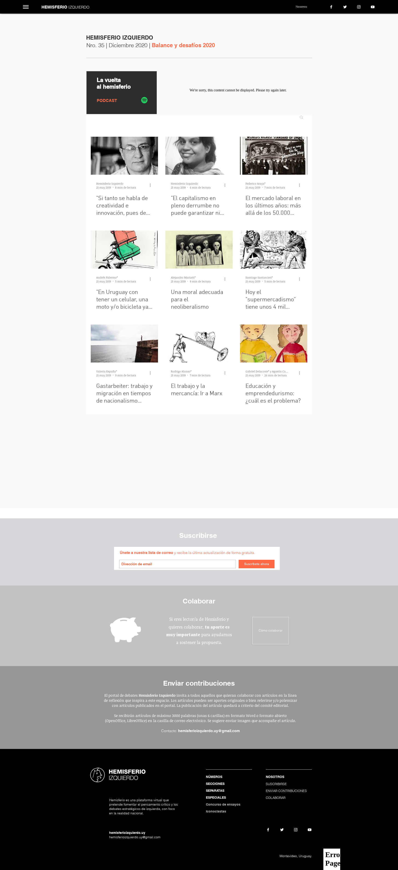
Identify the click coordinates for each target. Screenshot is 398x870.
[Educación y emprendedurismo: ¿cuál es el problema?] (273, 343)
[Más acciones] (152, 185)
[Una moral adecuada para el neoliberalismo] (199, 250)
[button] (26, 7)
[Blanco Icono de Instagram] (359, 7)
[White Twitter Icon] (345, 7)
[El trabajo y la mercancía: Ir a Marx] (199, 343)
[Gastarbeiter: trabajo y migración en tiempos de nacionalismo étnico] (124, 343)
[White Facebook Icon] (331, 7)
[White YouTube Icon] (372, 7)
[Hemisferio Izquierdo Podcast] (144, 100)
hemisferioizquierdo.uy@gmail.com (209, 731)
